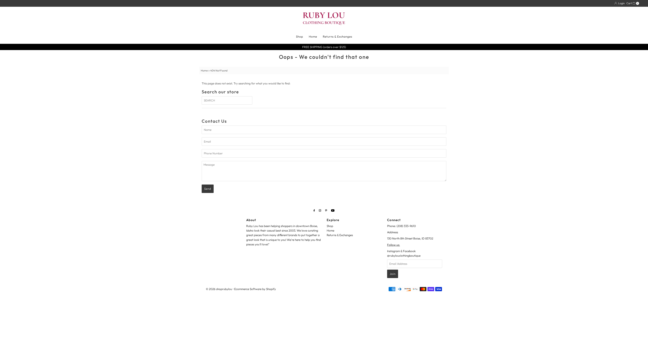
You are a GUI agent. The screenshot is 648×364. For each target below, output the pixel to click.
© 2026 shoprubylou (219, 289)
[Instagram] (320, 210)
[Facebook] (314, 210)
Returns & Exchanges (337, 36)
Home (313, 36)
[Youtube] (332, 210)
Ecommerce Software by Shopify (255, 289)
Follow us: (393, 245)
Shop (299, 36)
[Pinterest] (326, 210)
